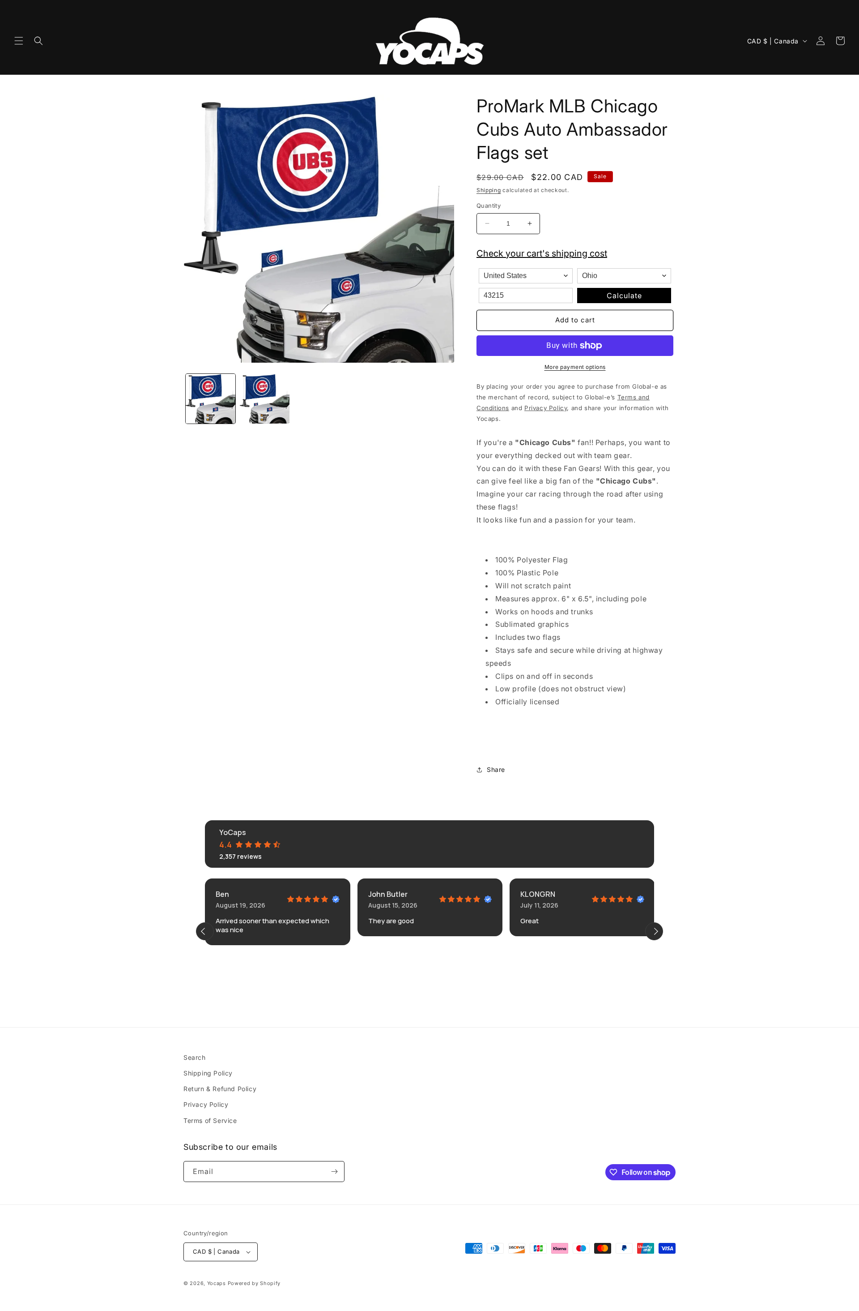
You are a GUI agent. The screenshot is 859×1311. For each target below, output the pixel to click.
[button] (19, 41)
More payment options (575, 367)
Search (194, 1057)
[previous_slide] (205, 931)
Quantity (488, 205)
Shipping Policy (208, 1073)
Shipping (488, 190)
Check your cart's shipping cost (541, 253)
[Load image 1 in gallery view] (210, 399)
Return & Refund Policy (219, 1088)
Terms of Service (210, 1120)
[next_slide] (654, 931)
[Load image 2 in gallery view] (264, 399)
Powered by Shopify (254, 1283)
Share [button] (496, 769)
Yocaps (216, 1283)
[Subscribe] (334, 1171)
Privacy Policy (205, 1104)
